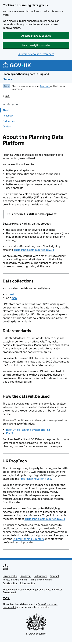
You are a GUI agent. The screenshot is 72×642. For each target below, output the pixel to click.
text (11, 294)
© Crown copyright (36, 633)
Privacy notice (27, 583)
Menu (6, 79)
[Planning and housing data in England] (17, 65)
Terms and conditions (41, 579)
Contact (7, 126)
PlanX (9, 433)
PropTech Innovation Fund (35, 478)
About (6, 110)
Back (7, 95)
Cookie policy (10, 583)
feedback (45, 86)
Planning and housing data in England (26, 74)
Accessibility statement (15, 579)
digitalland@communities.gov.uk (33, 249)
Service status (10, 575)
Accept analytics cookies (36, 35)
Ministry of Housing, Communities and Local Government (32, 591)
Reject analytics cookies (36, 45)
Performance (9, 121)
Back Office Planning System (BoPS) (28, 429)
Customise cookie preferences (36, 54)
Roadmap (8, 115)
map (14, 298)
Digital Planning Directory (28, 539)
